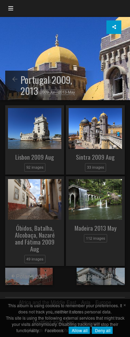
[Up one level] (15, 79)
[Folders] (11, 8)
